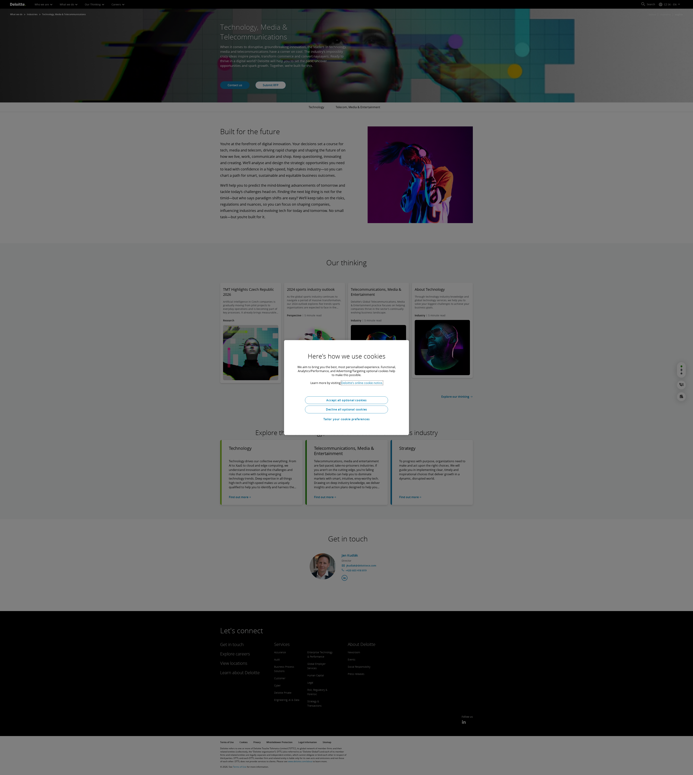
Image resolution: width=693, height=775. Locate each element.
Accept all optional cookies (346, 400)
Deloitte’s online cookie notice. (362, 383)
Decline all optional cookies (346, 409)
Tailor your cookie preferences (346, 419)
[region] (346, 387)
